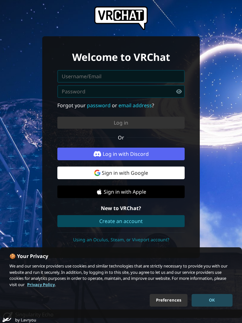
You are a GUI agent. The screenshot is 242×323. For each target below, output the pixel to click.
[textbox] (121, 91)
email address (135, 105)
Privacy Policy (41, 284)
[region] (121, 282)
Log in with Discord (126, 153)
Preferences (168, 300)
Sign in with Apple (125, 191)
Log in (121, 122)
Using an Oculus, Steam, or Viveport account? (121, 240)
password (99, 105)
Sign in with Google (125, 172)
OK (212, 300)
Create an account (121, 221)
